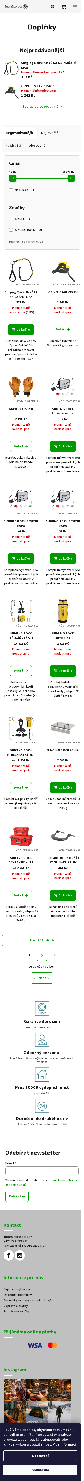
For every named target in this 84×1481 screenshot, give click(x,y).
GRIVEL (22, 219)
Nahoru (44, 978)
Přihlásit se (17, 1196)
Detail (60, 329)
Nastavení (40, 1455)
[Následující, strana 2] (42, 955)
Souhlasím (40, 1470)
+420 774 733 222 (16, 1241)
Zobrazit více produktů (40, 106)
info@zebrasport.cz (18, 1237)
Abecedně (37, 145)
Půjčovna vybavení (17, 1289)
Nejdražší (13, 145)
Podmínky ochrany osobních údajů (28, 1300)
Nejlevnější (50, 132)
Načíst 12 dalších (42, 940)
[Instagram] (20, 1255)
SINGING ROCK (28, 230)
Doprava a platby (16, 1306)
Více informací (64, 1444)
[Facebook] (9, 1255)
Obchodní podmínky (18, 1295)
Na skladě (24, 190)
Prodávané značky (17, 1311)
